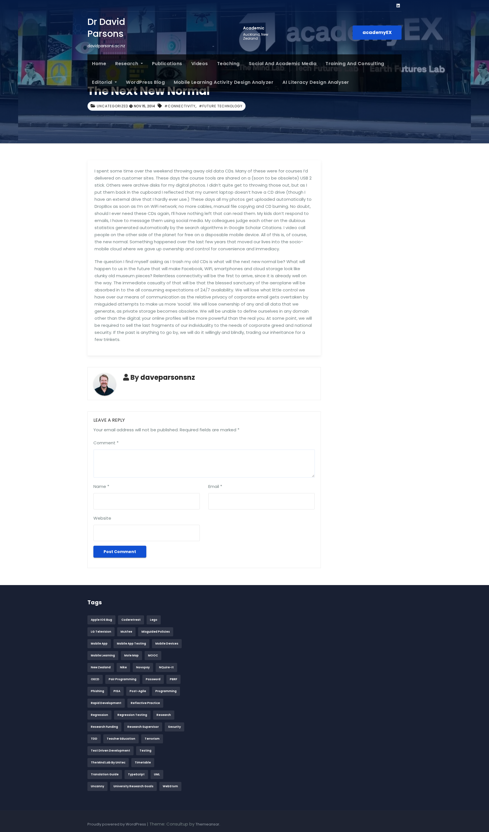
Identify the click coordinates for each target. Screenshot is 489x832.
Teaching (228, 63)
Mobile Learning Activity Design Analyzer (223, 82)
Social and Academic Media (283, 63)
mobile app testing (131, 643)
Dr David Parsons (106, 27)
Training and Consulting (354, 63)
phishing (97, 691)
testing (145, 750)
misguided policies (155, 632)
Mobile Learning (103, 655)
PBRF (173, 679)
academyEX (377, 32)
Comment (106, 443)
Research (127, 63)
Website (102, 518)
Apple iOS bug (101, 620)
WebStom (170, 786)
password (153, 679)
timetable (143, 762)
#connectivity (180, 106)
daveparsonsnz (167, 377)
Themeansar (207, 824)
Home (99, 63)
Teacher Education (121, 739)
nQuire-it (166, 667)
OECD (95, 679)
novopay (143, 667)
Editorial (102, 82)
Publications (167, 63)
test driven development (110, 750)
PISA (116, 691)
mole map (131, 655)
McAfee (126, 632)
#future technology (221, 106)
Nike (123, 667)
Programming (166, 691)
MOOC (153, 655)
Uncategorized (112, 106)
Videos (199, 63)
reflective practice (145, 703)
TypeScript (136, 774)
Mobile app (99, 643)
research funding (104, 727)
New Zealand (101, 667)
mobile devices (166, 643)
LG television (101, 632)
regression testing (132, 715)
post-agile (138, 691)
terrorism (152, 739)
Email (215, 486)
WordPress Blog (145, 82)
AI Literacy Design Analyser (315, 82)
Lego (153, 620)
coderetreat (131, 620)
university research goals (133, 786)
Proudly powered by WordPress (117, 824)
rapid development (106, 703)
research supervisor (143, 727)
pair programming (122, 679)
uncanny (97, 786)
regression (99, 715)
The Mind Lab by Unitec (108, 762)
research (163, 715)
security (174, 727)
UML (157, 774)
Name (101, 486)
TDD (94, 739)
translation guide (105, 774)
